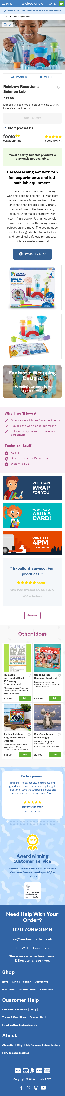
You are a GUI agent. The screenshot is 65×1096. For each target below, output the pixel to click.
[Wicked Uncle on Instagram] (36, 1087)
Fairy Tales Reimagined (15, 1053)
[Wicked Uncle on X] (29, 1087)
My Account (33, 1045)
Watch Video (35, 254)
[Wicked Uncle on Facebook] (21, 1087)
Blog (19, 1045)
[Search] (55, 3)
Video (48, 77)
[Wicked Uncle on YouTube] (43, 1087)
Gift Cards (8, 989)
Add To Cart (32, 118)
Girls (15, 981)
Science (33, 615)
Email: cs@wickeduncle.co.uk (19, 1025)
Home (6, 17)
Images (21, 77)
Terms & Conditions (14, 1017)
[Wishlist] (50, 3)
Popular (26, 981)
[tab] (7, 821)
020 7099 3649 (32, 929)
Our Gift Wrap (27, 989)
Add (24, 698)
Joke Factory (52, 1045)
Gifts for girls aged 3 (22, 17)
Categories (41, 981)
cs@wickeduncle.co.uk (32, 939)
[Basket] (61, 3)
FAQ (33, 1009)
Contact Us (36, 1017)
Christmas (46, 989)
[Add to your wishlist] (58, 87)
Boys (5, 981)
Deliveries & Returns (14, 1009)
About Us (7, 1045)
